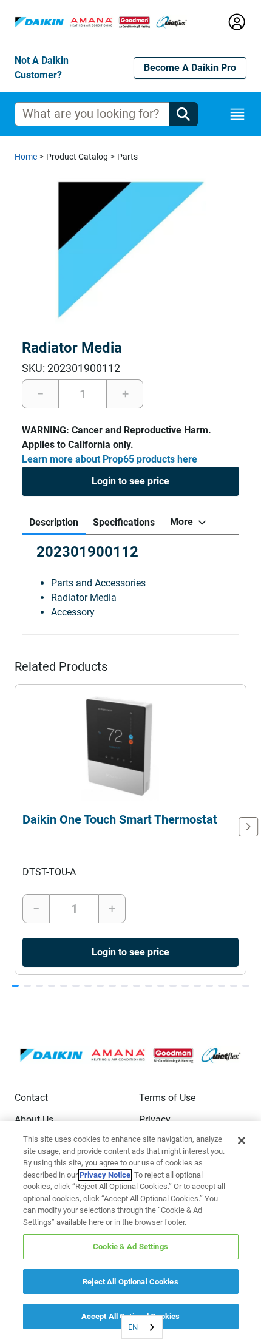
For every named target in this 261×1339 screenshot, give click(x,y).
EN (133, 1327)
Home (26, 156)
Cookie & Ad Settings (130, 1246)
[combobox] (142, 1327)
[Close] (241, 1140)
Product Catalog (77, 156)
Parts (127, 156)
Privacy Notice (105, 1174)
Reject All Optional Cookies (130, 1281)
